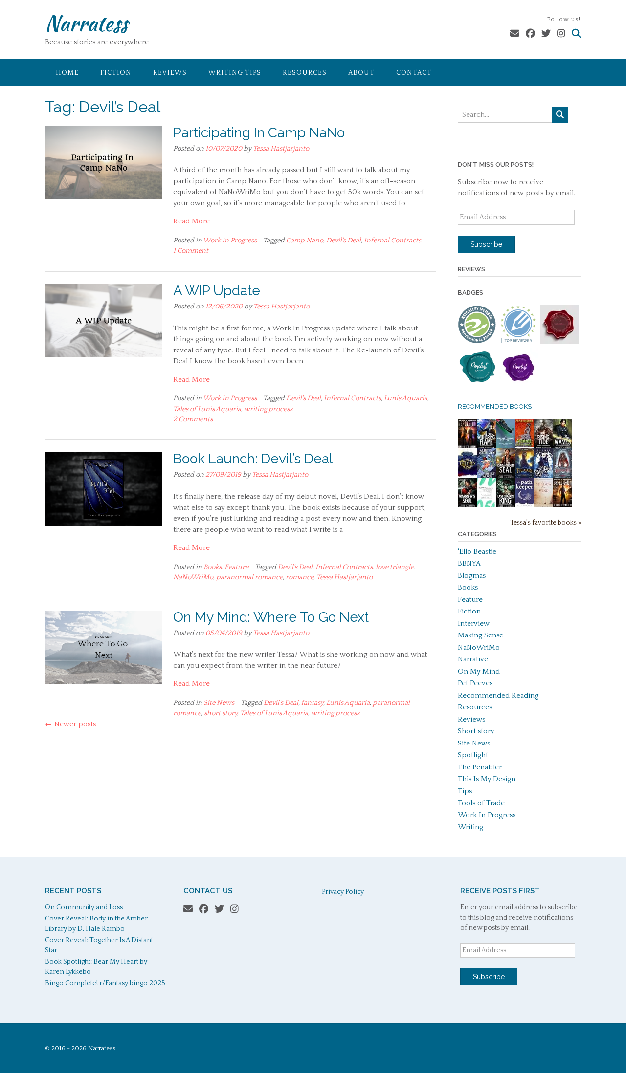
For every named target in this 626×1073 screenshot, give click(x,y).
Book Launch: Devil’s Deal (253, 459)
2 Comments (193, 419)
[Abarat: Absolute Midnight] (524, 444)
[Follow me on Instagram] (561, 34)
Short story (476, 731)
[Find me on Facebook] (530, 34)
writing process (268, 409)
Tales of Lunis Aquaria (207, 409)
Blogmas (472, 575)
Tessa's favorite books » (545, 522)
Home (67, 73)
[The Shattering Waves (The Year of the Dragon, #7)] (562, 447)
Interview (474, 623)
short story (220, 713)
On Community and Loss (84, 907)
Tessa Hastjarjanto (281, 149)
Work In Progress (230, 240)
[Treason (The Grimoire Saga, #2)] (524, 476)
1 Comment (190, 251)
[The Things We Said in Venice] (505, 445)
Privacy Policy (343, 892)
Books (212, 567)
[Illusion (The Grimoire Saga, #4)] (562, 476)
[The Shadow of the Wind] (543, 507)
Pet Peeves (475, 683)
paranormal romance (249, 577)
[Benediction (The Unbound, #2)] (562, 506)
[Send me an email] (514, 34)
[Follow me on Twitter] (546, 34)
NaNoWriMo (193, 577)
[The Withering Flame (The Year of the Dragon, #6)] (486, 447)
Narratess (86, 23)
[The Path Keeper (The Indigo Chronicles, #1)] (524, 505)
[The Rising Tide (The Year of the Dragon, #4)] (543, 447)
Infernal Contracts (392, 240)
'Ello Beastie (477, 551)
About (361, 73)
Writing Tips (234, 73)
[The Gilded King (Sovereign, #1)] (467, 476)
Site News (218, 703)
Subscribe (486, 244)
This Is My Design (486, 779)
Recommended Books (495, 406)
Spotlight (473, 755)
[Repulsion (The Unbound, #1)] (467, 447)
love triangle (395, 567)
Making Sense (480, 635)
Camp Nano (304, 240)
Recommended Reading (498, 695)
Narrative (473, 659)
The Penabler (480, 767)
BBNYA (469, 563)
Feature (236, 567)
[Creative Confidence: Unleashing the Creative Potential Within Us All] (486, 505)
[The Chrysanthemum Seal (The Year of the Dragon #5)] (505, 476)
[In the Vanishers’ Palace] (486, 476)
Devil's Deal (343, 240)
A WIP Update (216, 291)
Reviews (170, 73)
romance (299, 577)
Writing (470, 827)
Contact (414, 73)
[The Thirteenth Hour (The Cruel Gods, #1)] (543, 476)
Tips (465, 791)
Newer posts (70, 724)
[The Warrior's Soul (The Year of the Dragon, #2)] (467, 506)
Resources (305, 73)
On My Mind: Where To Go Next (271, 617)
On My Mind (479, 671)
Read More (191, 221)
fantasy (312, 703)
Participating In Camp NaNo (259, 133)
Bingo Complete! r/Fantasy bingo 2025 (105, 983)
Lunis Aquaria (405, 398)
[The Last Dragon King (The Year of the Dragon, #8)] (505, 506)
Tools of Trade (481, 803)
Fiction (116, 73)
